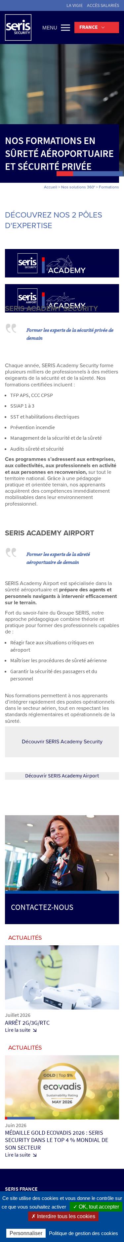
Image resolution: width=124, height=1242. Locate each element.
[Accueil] (18, 27)
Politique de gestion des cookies (83, 1233)
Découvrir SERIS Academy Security (62, 741)
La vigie (74, 5)
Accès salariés (103, 5)
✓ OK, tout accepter (96, 1207)
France (88, 27)
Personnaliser (26, 1233)
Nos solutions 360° (78, 187)
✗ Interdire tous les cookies (63, 1216)
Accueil (50, 187)
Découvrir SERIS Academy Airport (62, 775)
